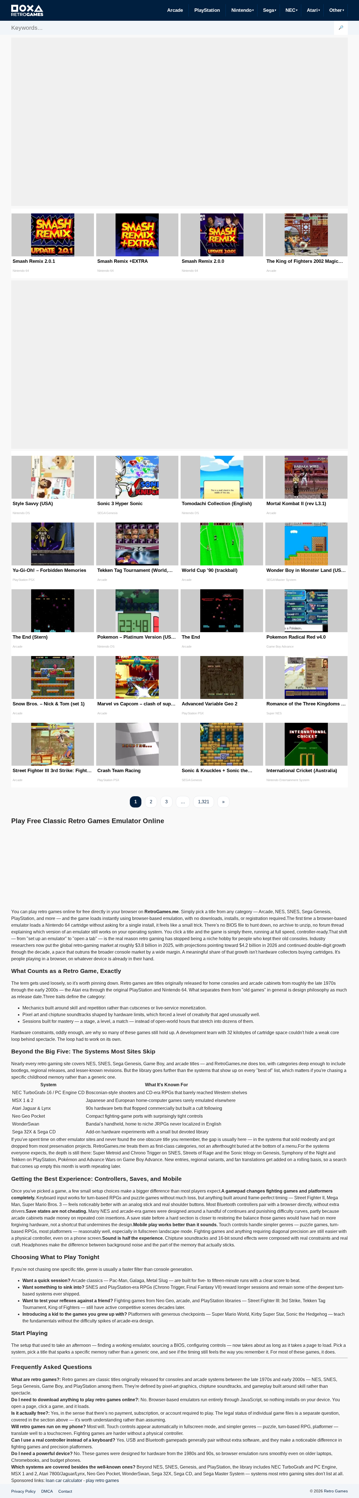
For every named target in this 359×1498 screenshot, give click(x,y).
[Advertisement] (179, 122)
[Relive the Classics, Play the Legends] (27, 10)
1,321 (203, 801)
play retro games (102, 1480)
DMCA (47, 1491)
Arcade (175, 10)
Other (335, 10)
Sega (268, 10)
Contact (65, 1491)
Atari (312, 10)
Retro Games (336, 1491)
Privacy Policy (23, 1491)
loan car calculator (64, 1480)
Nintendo (241, 10)
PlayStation (207, 10)
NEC (290, 10)
